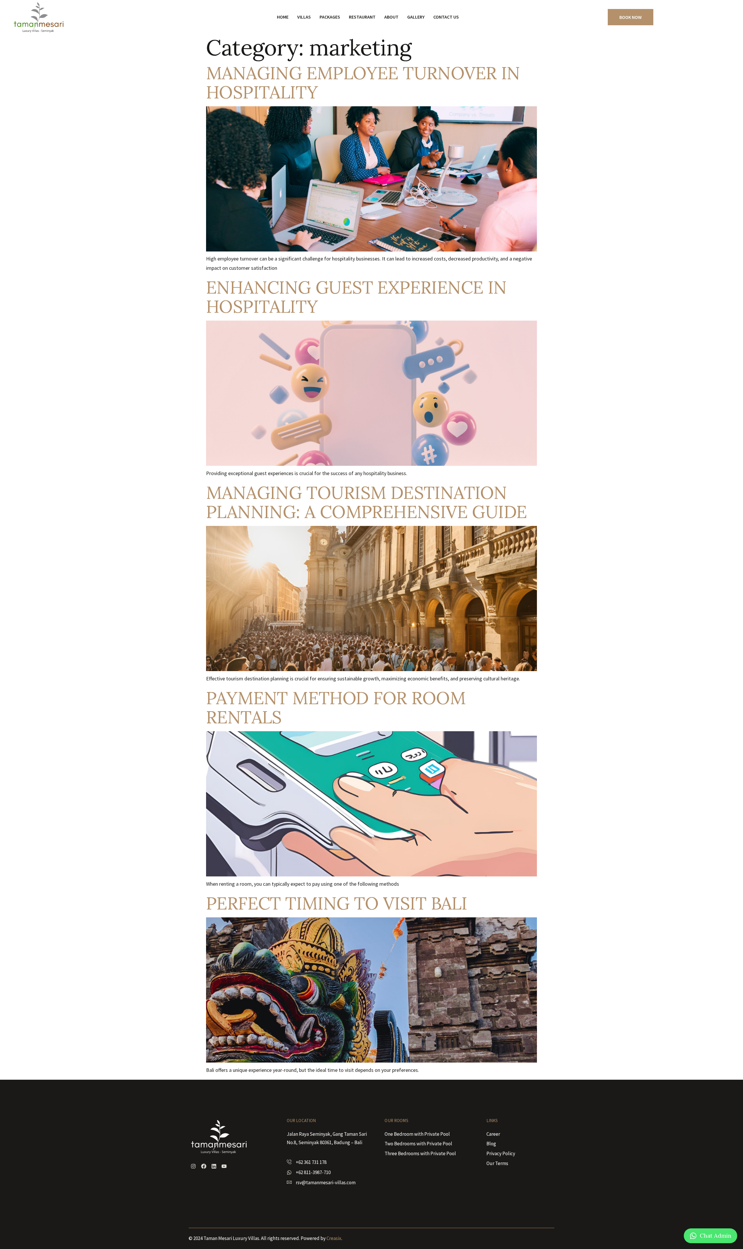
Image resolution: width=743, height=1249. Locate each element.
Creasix (334, 1238)
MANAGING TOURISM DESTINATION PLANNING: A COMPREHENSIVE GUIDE (366, 502)
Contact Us (446, 17)
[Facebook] (203, 1166)
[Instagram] (193, 1166)
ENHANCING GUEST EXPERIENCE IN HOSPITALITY (356, 296)
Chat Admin (715, 1235)
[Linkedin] (214, 1166)
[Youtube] (224, 1166)
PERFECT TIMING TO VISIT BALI (336, 903)
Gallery (416, 17)
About (391, 17)
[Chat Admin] (693, 1235)
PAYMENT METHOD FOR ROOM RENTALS (336, 707)
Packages (330, 17)
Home (282, 17)
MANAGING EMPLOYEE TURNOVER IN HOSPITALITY (363, 82)
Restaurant (362, 17)
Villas (304, 17)
